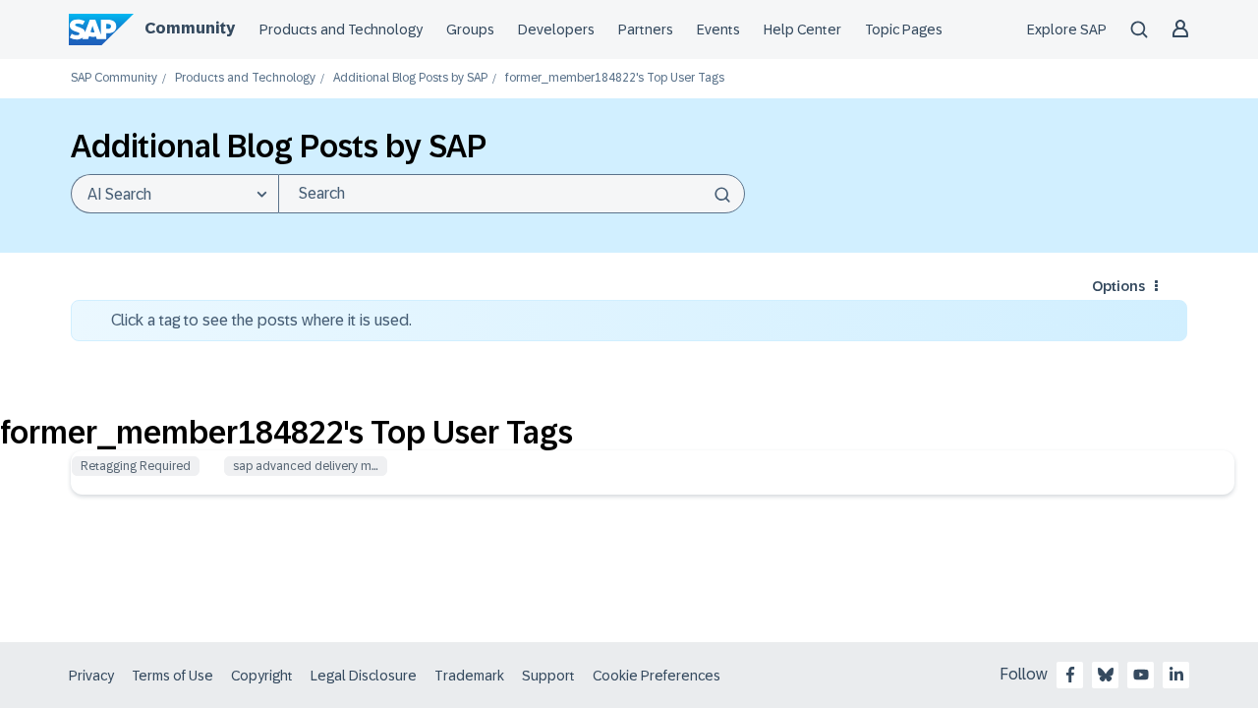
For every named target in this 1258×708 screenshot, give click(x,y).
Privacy (91, 675)
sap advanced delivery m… (305, 466)
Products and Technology (341, 29)
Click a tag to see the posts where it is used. (261, 320)
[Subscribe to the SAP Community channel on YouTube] (1141, 674)
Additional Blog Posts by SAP (410, 78)
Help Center (802, 29)
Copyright (262, 675)
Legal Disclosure (364, 675)
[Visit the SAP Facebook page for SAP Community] (1070, 674)
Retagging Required (136, 466)
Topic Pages (904, 29)
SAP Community (114, 78)
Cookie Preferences (656, 675)
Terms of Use (172, 675)
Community (189, 28)
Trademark (469, 675)
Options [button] (1118, 286)
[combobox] (511, 193)
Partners (645, 29)
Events (718, 29)
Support (548, 675)
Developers (556, 29)
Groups (470, 29)
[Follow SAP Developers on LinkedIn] (1176, 674)
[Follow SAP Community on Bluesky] (1106, 674)
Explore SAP (1067, 29)
